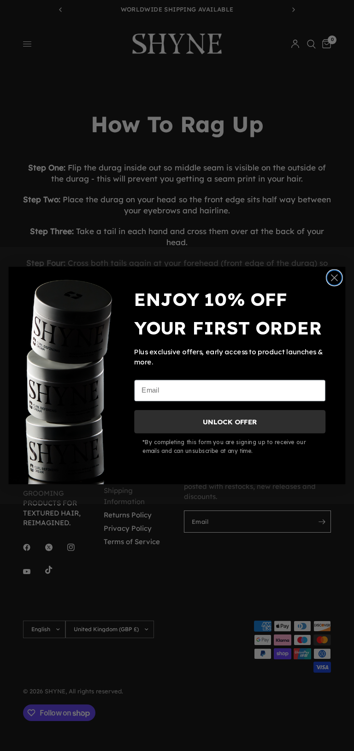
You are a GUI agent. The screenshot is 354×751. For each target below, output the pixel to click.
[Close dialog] (334, 277)
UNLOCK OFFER (230, 421)
